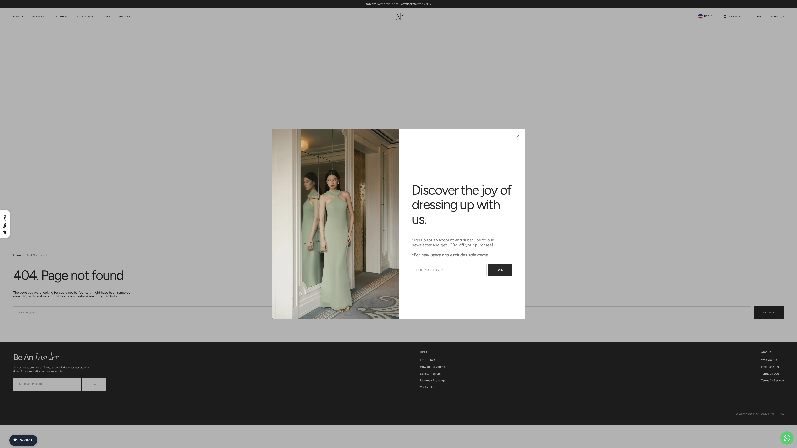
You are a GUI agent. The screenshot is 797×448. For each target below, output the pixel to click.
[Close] (517, 137)
